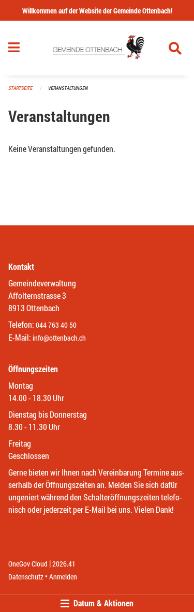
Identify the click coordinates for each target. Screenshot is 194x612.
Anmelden (63, 577)
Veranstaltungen (68, 88)
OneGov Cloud (28, 564)
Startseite (20, 88)
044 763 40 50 (56, 325)
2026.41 (64, 564)
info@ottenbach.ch (59, 338)
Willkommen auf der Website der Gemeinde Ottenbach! (97, 11)
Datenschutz (25, 577)
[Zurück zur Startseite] (97, 48)
